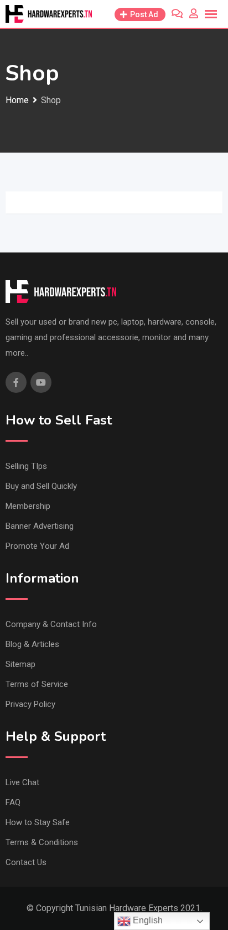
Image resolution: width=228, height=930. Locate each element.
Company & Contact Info (51, 624)
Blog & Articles (32, 644)
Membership (28, 506)
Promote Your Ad (37, 546)
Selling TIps (26, 466)
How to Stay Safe (38, 822)
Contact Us (26, 862)
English (147, 920)
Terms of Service (37, 684)
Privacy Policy (30, 704)
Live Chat (22, 782)
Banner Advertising (40, 526)
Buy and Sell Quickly (41, 486)
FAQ (13, 802)
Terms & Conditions (42, 842)
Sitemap (20, 664)
